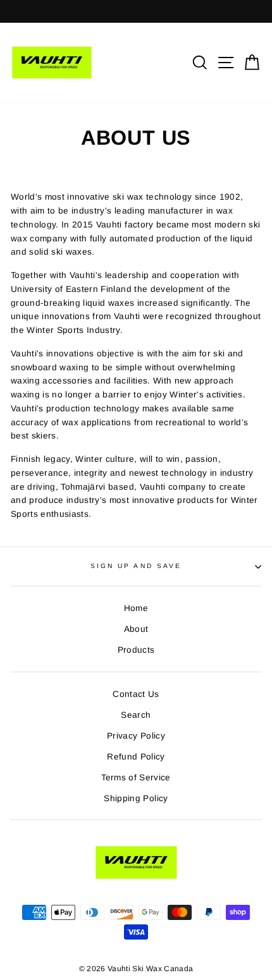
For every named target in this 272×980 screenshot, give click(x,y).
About (136, 629)
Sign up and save (136, 565)
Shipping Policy (136, 798)
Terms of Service (135, 777)
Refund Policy (135, 756)
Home (136, 608)
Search (136, 715)
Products (136, 650)
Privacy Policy (136, 736)
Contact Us (136, 694)
